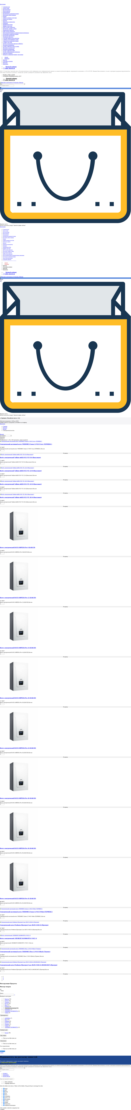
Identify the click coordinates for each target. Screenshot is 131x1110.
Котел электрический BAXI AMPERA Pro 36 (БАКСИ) (18, 848)
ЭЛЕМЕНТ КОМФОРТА (11, 1011)
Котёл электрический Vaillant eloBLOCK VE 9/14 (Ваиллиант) (20, 457)
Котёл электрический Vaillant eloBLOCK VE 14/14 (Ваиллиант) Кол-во (18, 488)
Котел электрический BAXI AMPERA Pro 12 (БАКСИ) (18, 597)
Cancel (1, 1052)
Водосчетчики (6, 9)
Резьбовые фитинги (8, 37)
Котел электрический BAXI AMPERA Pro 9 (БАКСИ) (17, 547)
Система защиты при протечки (11, 38)
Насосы (5, 20)
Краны (5, 16)
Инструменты (6, 11)
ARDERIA (7, 1009)
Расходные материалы (8, 35)
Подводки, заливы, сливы (9, 28)
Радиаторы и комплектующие (10, 34)
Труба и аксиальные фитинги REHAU (13, 43)
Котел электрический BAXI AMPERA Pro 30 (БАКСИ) (18, 798)
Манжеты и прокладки (9, 22)
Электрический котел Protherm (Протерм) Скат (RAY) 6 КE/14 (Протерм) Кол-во (21, 929)
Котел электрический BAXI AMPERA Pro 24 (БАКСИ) (18, 748)
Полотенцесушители (8, 30)
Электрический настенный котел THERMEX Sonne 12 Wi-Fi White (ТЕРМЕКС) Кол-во (22, 916)
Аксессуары (6, 8)
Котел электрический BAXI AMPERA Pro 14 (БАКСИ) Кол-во (16, 652)
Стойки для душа (7, 42)
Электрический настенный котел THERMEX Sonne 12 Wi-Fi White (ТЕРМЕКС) (26, 912)
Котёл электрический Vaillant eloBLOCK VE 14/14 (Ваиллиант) (21, 484)
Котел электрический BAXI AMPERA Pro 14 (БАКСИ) (18, 648)
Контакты (5, 64)
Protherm (7, 1006)
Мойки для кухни (7, 26)
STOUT (7, 1000)
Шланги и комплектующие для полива (13, 54)
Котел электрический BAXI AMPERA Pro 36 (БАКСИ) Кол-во (16, 853)
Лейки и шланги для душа (10, 17)
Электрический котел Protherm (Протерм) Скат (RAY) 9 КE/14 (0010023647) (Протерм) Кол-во (24, 969)
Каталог (5, 427)
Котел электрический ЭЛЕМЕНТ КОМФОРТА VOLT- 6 (18, 938)
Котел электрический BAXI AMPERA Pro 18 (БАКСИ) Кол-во (16, 702)
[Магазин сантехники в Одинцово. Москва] (2, 3)
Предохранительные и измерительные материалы (16, 32)
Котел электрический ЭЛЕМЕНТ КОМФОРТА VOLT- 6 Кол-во (16, 943)
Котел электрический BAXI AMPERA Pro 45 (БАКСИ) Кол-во (16, 903)
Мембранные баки (8, 24)
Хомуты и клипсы (7, 53)
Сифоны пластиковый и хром (10, 39)
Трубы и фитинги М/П (9, 50)
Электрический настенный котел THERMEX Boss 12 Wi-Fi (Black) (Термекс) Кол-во (22, 956)
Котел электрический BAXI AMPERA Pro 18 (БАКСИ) (18, 698)
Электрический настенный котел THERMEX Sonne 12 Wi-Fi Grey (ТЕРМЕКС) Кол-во (22, 448)
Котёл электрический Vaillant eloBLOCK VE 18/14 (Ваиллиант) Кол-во (18, 502)
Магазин (5, 62)
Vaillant (6, 1012)
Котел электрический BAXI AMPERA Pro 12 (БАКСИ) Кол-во (16, 602)
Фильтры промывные (8, 45)
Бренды (5, 60)
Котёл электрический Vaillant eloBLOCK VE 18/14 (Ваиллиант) (21, 497)
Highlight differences (10, 1083)
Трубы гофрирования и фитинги (11, 52)
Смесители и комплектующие (10, 41)
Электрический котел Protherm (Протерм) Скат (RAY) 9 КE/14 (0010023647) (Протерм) (28, 965)
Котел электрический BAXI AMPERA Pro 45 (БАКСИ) (18, 898)
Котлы (4, 429)
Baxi (6, 1005)
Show (2, 1051)
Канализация (6, 12)
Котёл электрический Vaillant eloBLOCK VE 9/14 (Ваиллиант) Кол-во (18, 462)
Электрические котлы (10, 1008)
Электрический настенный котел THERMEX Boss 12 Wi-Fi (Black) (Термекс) (25, 951)
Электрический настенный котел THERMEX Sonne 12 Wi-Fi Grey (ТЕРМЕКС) (26, 444)
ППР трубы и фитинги (9, 31)
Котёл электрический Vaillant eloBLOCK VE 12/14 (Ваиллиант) (21, 471)
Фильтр (2, 434)
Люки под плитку (7, 19)
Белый (6, 1032)
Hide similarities (9, 1081)
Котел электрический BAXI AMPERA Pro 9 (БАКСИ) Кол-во (16, 552)
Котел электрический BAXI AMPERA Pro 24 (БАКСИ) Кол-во (16, 752)
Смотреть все (6, 7)
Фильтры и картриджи (9, 47)
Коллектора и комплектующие (11, 13)
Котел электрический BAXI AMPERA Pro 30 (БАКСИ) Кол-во (16, 802)
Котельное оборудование (9, 15)
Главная (5, 426)
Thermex (7, 1002)
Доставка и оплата (8, 61)
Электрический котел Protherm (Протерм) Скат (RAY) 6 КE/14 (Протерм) (24, 925)
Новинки (5, 23)
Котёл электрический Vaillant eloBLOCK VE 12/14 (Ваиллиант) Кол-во (18, 475)
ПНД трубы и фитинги (9, 27)
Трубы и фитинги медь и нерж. (11, 46)
